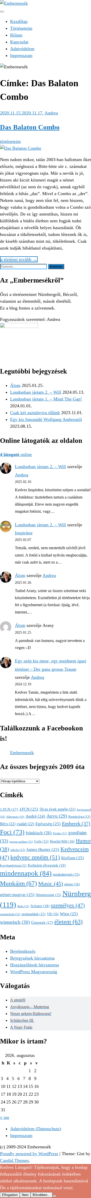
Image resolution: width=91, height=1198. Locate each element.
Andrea (51, 112)
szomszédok (33, 914)
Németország (48, 895)
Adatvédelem (22, 48)
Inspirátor (24, 532)
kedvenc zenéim (35, 857)
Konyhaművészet (13, 865)
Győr (41, 841)
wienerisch (15, 922)
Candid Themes (14, 1160)
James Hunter (42, 849)
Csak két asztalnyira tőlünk (35, 412)
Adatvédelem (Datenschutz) (35, 1128)
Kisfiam (72, 857)
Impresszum (21, 55)
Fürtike (60, 833)
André (35, 816)
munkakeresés (66, 874)
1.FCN (9, 809)
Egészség (48, 823)
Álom (15, 385)
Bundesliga (79, 816)
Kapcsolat (19, 41)
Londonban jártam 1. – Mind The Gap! (46, 399)
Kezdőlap (19, 21)
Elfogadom (10, 1195)
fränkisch (39, 832)
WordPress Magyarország (33, 971)
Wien (69, 913)
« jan (4, 1117)
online (16, 454)
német (72, 884)
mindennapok (26, 873)
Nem (25, 1195)
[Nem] (54, 1196)
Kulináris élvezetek (47, 865)
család (25, 823)
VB (53, 914)
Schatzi (40, 906)
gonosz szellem (21, 841)
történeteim (10, 141)
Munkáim (18, 883)
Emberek (76, 823)
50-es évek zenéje (57, 809)
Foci (12, 832)
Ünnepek (42, 922)
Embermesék (22, 752)
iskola (17, 850)
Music (50, 884)
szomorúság (10, 914)
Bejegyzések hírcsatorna (32, 958)
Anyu (57, 816)
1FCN (28, 809)
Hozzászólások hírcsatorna (34, 964)
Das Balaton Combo (30, 127)
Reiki (23, 906)
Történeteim (21, 28)
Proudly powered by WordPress (29, 1153)
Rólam (16, 35)
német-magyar (17, 894)
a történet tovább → (19, 259)
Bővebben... (41, 1195)
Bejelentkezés (22, 951)
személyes (68, 905)
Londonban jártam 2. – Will (35, 392)
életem (68, 921)
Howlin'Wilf (62, 841)
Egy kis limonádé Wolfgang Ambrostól (46, 419)
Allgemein (15, 816)
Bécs (7, 823)
